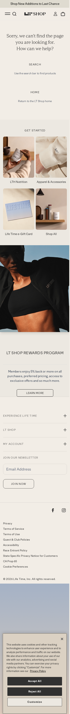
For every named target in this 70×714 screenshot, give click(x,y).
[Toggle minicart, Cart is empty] (63, 14)
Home (35, 92)
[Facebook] (53, 510)
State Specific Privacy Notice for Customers (30, 555)
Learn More (35, 393)
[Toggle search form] (14, 14)
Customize (34, 701)
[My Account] (55, 14)
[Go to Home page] (35, 13)
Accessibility (11, 545)
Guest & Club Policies (16, 539)
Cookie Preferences (15, 566)
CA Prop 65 (10, 561)
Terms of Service (13, 528)
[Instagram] (64, 510)
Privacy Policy (38, 671)
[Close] (62, 639)
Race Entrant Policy (15, 550)
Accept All (35, 681)
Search (35, 64)
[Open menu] (7, 13)
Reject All (34, 691)
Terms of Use (11, 534)
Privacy (7, 523)
